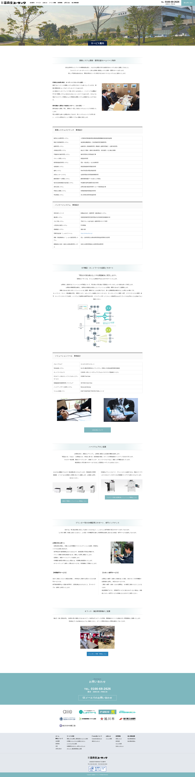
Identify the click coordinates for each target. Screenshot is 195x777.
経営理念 (58, 743)
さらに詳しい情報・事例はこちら (97, 654)
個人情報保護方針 (132, 738)
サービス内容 (70, 736)
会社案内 (32, 2)
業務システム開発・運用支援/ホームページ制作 (77, 738)
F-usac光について (97, 736)
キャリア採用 (119, 743)
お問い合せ (188, 3)
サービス (38, 2)
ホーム (57, 736)
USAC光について (97, 430)
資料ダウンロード (96, 741)
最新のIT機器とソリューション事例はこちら (74, 501)
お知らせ (45, 2)
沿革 (57, 746)
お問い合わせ (59, 748)
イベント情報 (52, 2)
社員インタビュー (120, 746)
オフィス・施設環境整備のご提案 (74, 748)
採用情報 (60, 2)
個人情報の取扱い (132, 741)
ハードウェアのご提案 (72, 743)
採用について (119, 738)
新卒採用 (118, 741)
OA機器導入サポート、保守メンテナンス (76, 746)
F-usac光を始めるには (97, 738)
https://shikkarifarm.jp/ (86, 233)
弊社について (59, 738)
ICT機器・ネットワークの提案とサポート (76, 741)
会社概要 (58, 741)
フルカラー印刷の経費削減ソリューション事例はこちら (121, 497)
